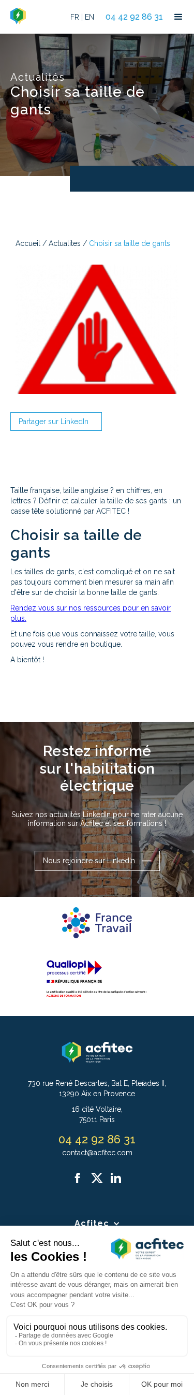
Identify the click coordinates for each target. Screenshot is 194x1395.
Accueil (28, 243)
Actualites (65, 243)
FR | (76, 17)
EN (89, 17)
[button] (178, 17)
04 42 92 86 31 (134, 17)
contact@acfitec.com (97, 1153)
